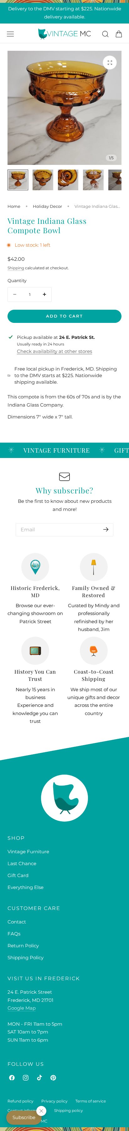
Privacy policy (54, 1101)
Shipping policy (68, 1110)
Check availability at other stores (54, 351)
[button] (10, 34)
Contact (17, 922)
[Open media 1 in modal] (110, 62)
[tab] (18, 180)
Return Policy (23, 946)
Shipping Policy (26, 957)
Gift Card (18, 875)
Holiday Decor (47, 206)
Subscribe (24, 1117)
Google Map (22, 1008)
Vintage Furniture (28, 852)
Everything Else (26, 887)
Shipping (16, 268)
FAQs (14, 934)
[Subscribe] (106, 529)
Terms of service (90, 1101)
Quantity (17, 280)
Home (14, 206)
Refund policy (21, 1101)
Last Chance (22, 863)
